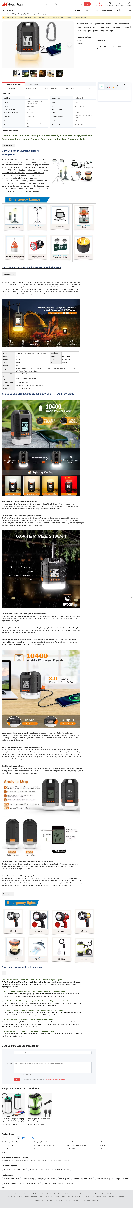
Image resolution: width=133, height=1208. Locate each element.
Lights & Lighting (11, 14)
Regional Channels (89, 1194)
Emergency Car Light (121, 1179)
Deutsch (63, 1196)
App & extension (107, 10)
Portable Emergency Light (62, 1169)
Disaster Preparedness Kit (74, 1142)
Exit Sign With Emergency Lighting (39, 1169)
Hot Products (18, 1194)
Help (96, 10)
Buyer (86, 10)
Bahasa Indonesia (120, 1196)
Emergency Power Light (104, 1179)
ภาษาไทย (98, 1196)
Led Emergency (64, 1179)
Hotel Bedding (103, 1145)
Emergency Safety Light (32, 1183)
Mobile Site (109, 1194)
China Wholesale (58, 1194)
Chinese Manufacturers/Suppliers (43, 1194)
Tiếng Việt (111, 1196)
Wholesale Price (69, 1194)
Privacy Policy (95, 1200)
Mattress (101, 1149)
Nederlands (70, 1196)
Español (27, 1196)
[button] (89, 88)
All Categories (9, 10)
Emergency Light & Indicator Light (27, 14)
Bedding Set (70, 1149)
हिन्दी (93, 1196)
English (21, 1196)
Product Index (100, 1194)
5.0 (107, 88)
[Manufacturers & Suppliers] (12, 4)
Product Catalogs (29, 1138)
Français (41, 1196)
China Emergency (29, 1179)
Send (16, 1080)
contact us (73, 17)
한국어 (82, 1196)
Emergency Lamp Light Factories (83, 1179)
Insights (116, 1194)
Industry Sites (79, 1194)
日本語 (88, 1196)
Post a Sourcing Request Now (56, 1080)
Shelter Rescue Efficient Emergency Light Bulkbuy (58, 1183)
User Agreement (77, 1200)
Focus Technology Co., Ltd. (54, 1200)
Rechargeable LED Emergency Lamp (14, 1169)
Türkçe (104, 1196)
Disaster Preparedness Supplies (11, 1142)
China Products (28, 1194)
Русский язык (49, 1196)
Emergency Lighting (8, 1145)
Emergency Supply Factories (46, 1179)
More (3, 1187)
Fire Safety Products (105, 1142)
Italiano (57, 1196)
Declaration (87, 1200)
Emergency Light (42, 14)
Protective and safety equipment (44, 1145)
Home (3, 14)
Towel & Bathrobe (7, 1149)
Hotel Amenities (39, 1149)
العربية (76, 1196)
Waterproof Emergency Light (12, 1183)
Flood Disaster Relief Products (75, 1145)
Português (34, 1196)
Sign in (129, 5)
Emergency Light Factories (12, 1179)
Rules (129, 10)
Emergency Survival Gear (41, 1142)
